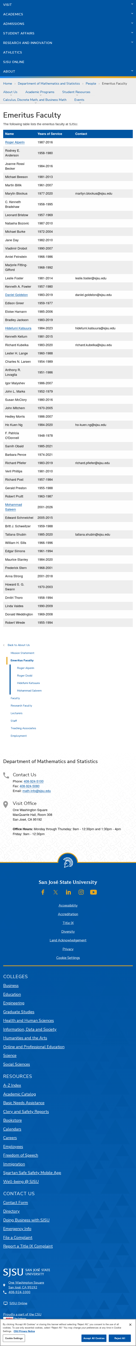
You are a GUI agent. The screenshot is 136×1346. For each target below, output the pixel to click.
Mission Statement (22, 653)
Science (9, 1055)
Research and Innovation (27, 43)
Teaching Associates (23, 728)
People (91, 83)
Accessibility (68, 905)
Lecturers (16, 713)
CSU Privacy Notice (24, 1331)
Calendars (12, 1129)
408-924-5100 (34, 781)
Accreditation (68, 914)
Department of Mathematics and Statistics (49, 83)
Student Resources (76, 92)
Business (11, 985)
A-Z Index (12, 1085)
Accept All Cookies (93, 1338)
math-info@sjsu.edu (36, 790)
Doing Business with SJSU (26, 1220)
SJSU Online (13, 62)
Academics (13, 14)
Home (7, 83)
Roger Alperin (15, 142)
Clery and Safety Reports (26, 1111)
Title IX (68, 923)
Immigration (14, 1164)
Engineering (13, 1003)
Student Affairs (19, 33)
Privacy (68, 949)
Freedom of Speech (20, 1155)
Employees (13, 1146)
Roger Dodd (24, 676)
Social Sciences (16, 1064)
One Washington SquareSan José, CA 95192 (26, 1284)
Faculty (15, 698)
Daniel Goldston (16, 294)
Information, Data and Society (29, 1029)
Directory (11, 1211)
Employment (19, 736)
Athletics (12, 52)
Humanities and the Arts (25, 1038)
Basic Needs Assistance (23, 1102)
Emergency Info (17, 1228)
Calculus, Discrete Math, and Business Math (34, 100)
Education (12, 994)
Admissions (13, 24)
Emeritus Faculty (22, 660)
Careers (10, 1137)
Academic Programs (39, 92)
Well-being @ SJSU (21, 1181)
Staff (14, 721)
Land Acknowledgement (68, 940)
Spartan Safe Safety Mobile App (32, 1172)
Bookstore (12, 1120)
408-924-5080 (29, 786)
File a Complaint (17, 1237)
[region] (68, 1332)
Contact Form (15, 1202)
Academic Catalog (19, 1094)
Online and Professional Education (33, 1046)
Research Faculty (21, 706)
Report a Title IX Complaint (28, 1246)
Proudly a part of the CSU (22, 1314)
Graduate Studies (18, 1012)
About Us (10, 92)
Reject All (119, 1338)
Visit (7, 5)
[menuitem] (11, 92)
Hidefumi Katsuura (18, 328)
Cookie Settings (68, 958)
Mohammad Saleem (13, 506)
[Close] (130, 1325)
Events (79, 100)
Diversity (68, 931)
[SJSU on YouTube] (93, 892)
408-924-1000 (19, 1292)
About (9, 71)
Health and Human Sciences (28, 1020)
